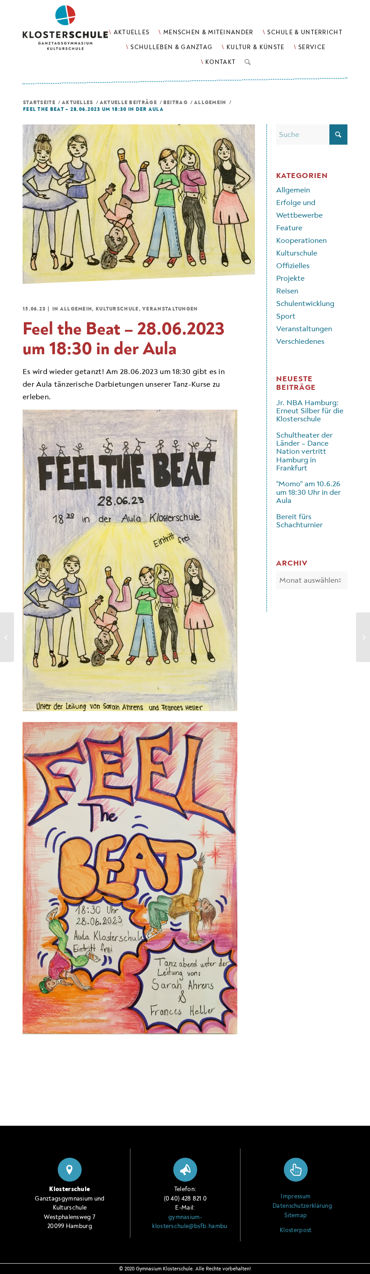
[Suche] (247, 60)
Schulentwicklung (305, 303)
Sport (286, 316)
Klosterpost (295, 1230)
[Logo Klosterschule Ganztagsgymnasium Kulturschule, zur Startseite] (76, 32)
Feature (289, 228)
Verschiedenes (300, 341)
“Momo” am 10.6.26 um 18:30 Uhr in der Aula (308, 492)
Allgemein (76, 309)
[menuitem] (129, 32)
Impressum (295, 1196)
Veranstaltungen (170, 309)
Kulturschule (117, 309)
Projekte (290, 278)
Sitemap (295, 1215)
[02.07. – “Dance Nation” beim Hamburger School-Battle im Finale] (7, 637)
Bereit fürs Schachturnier (299, 521)
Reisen (287, 291)
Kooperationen (301, 240)
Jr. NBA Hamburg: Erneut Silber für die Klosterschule (309, 411)
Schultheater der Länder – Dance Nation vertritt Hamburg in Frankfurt (304, 451)
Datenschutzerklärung (296, 1206)
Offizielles (293, 265)
